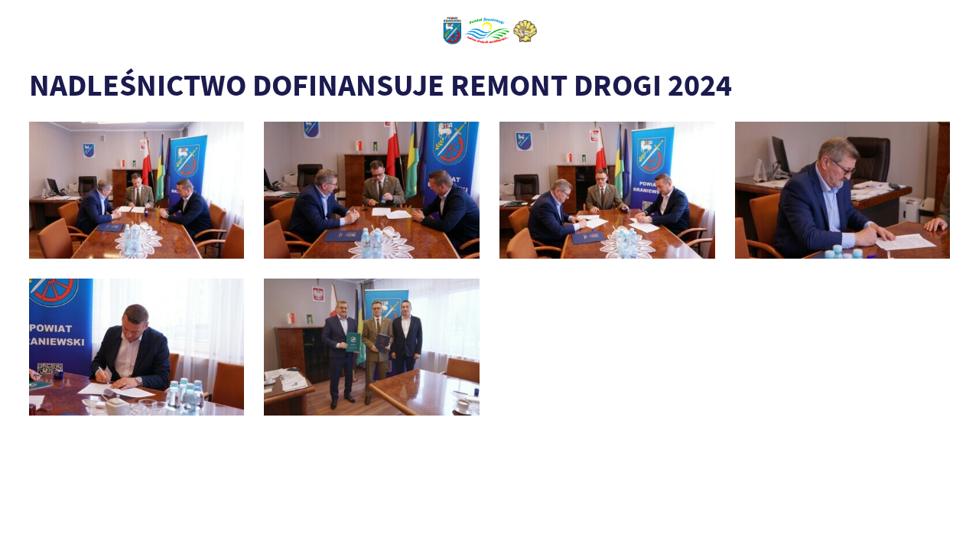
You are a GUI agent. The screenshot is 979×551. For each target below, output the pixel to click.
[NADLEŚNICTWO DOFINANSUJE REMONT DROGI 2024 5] (372, 190)
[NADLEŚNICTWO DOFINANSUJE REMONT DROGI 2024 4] (607, 190)
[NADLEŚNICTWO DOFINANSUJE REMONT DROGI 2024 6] (137, 190)
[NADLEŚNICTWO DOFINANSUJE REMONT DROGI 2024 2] (137, 347)
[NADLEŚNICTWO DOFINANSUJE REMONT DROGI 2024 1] (372, 347)
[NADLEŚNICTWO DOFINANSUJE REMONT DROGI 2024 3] (843, 190)
